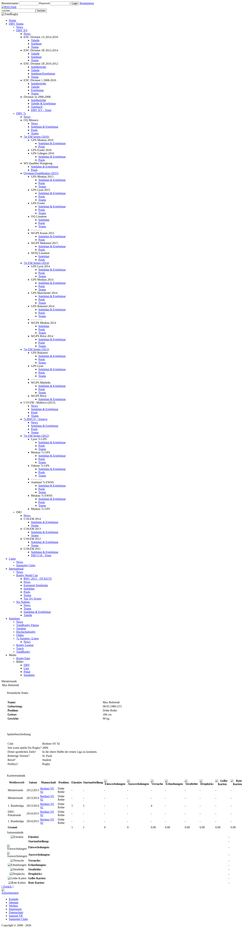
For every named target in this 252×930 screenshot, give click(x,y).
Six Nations (23, 601)
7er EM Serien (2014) (36, 263)
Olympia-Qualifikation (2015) (41, 173)
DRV (27, 665)
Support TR (16, 915)
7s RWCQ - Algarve (35, 419)
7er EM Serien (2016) (36, 136)
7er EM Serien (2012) (36, 435)
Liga (26, 668)
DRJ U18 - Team (41, 555)
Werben (13, 905)
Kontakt (13, 899)
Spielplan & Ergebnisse (44, 126)
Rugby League (25, 645)
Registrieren (87, 3)
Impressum (15, 909)
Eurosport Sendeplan (36, 585)
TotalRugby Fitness (27, 625)
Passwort (44, 3)
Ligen (12, 558)
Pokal (27, 671)
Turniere (21, 628)
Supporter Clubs (25, 565)
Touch (20, 648)
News (19, 27)
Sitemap (13, 902)
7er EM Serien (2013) (36, 349)
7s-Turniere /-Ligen (27, 638)
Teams (35, 47)
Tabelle (35, 40)
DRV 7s (21, 113)
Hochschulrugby (26, 631)
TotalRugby (23, 651)
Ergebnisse (37, 90)
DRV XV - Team (41, 110)
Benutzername (9, 3)
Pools (34, 130)
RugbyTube (23, 658)
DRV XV (22, 30)
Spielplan (43, 219)
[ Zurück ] (7, 886)
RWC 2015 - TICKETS (38, 578)
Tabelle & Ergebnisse (43, 103)
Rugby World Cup (27, 575)
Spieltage (36, 43)
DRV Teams (16, 23)
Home (12, 20)
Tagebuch (36, 106)
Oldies (20, 635)
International (16, 568)
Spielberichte (38, 66)
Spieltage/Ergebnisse (43, 73)
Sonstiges (14, 618)
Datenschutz (16, 912)
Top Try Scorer (32, 598)
